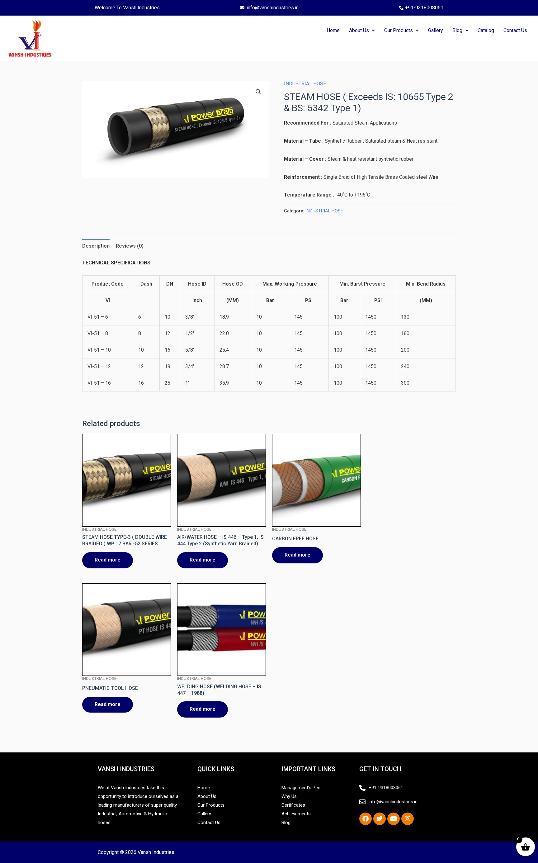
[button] (362, 30)
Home (333, 30)
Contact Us (515, 30)
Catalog (486, 30)
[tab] (96, 246)
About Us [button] (359, 30)
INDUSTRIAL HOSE (305, 84)
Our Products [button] (398, 30)
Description (96, 246)
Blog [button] (457, 30)
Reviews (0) (130, 246)
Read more (107, 560)
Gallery (435, 30)
